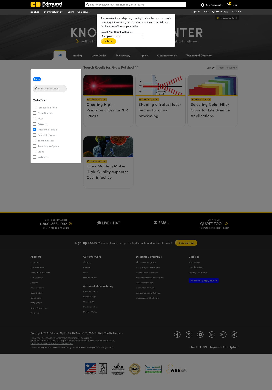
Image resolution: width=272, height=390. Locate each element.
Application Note (47, 107)
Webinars (43, 157)
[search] (135, 4)
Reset (37, 79)
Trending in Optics (48, 146)
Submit (108, 41)
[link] (234, 2)
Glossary (43, 124)
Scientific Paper (47, 135)
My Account (213, 5)
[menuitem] (38, 12)
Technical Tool (46, 140)
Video (41, 151)
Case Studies (45, 113)
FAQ (40, 118)
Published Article (47, 129)
